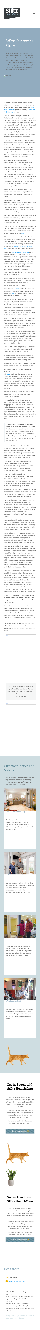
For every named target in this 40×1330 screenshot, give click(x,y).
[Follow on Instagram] (26, 1287)
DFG (17, 289)
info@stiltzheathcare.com (16, 1281)
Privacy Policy (10, 1316)
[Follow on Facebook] (9, 1287)
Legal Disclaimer (21, 1316)
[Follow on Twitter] (15, 1287)
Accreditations (19, 1318)
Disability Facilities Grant (20, 252)
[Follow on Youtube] (20, 1287)
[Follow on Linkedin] (31, 1287)
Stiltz (22, 233)
